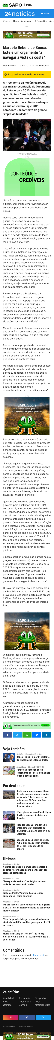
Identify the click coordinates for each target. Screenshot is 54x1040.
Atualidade (21, 767)
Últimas (9, 859)
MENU (29, 5)
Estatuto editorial (26, 1026)
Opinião (19, 754)
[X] (43, 1017)
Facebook (38, 955)
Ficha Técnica (9, 1026)
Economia (44, 65)
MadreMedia (9, 65)
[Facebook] (27, 1017)
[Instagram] (10, 1017)
